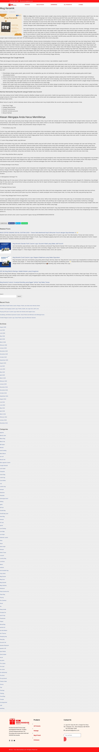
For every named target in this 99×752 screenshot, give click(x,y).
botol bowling (3, 450)
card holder (2, 468)
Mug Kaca (2, 579)
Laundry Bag (3, 558)
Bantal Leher (3, 435)
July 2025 (2, 366)
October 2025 (3, 357)
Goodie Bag (3, 510)
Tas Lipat (2, 666)
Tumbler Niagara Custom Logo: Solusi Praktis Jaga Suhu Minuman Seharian (18, 317)
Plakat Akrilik (3, 609)
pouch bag (2, 615)
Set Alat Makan (3, 630)
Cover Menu (3, 480)
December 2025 (4, 351)
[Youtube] (14, 740)
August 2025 (3, 363)
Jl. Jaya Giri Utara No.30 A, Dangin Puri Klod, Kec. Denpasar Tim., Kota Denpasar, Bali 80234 (76, 725)
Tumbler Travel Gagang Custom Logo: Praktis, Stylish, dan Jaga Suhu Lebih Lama (19, 308)
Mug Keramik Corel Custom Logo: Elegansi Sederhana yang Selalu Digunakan (36, 257)
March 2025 (3, 378)
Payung (2, 597)
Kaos (1, 540)
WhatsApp (25, 223)
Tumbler (2, 699)
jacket (1, 525)
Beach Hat (2, 441)
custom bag (3, 486)
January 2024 (3, 420)
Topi (1, 687)
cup (1, 483)
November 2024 (4, 390)
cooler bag (2, 477)
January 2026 (3, 348)
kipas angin (2, 546)
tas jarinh (2, 660)
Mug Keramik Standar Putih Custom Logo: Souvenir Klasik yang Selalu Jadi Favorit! (38, 243)
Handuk (2, 519)
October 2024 (3, 393)
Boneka (2, 447)
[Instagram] (12, 740)
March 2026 (3, 342)
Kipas (1, 543)
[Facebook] (9, 740)
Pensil (1, 603)
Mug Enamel (3, 576)
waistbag (2, 708)
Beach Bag (2, 438)
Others (81, 4)
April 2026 (2, 339)
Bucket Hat (2, 459)
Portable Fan (3, 612)
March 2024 (3, 414)
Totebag (2, 693)
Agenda (2, 432)
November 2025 (4, 354)
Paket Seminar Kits (4, 591)
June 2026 (2, 333)
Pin (0, 606)
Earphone (2, 492)
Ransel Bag (2, 624)
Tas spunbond (3, 678)
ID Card (2, 522)
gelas (1, 504)
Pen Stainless (3, 600)
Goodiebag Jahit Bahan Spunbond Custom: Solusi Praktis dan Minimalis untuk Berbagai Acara (22, 314)
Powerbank (2, 618)
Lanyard (2, 555)
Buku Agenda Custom (5, 462)
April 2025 (2, 375)
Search (1, 294)
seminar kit (2, 627)
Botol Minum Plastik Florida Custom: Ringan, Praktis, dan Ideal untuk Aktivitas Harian (20, 305)
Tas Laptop (2, 663)
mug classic (3, 573)
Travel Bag (2, 696)
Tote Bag (2, 690)
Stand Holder (3, 654)
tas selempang (3, 672)
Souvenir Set (3, 642)
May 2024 (2, 408)
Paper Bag (2, 594)
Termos (1, 684)
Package (27, 4)
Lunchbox (2, 561)
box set (2, 456)
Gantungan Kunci (4, 498)
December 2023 (4, 423)
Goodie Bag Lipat (4, 513)
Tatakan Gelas (3, 681)
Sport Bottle (3, 651)
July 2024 (2, 402)
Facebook (12, 223)
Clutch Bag (2, 474)
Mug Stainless (3, 585)
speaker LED (3, 648)
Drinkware (54, 4)
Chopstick (2, 471)
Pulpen (1, 621)
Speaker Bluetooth (4, 645)
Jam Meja (2, 531)
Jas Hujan (2, 534)
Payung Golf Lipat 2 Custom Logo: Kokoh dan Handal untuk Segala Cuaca (17, 311)
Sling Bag (2, 639)
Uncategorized (3, 702)
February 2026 (3, 345)
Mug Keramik (3, 11)
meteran (2, 567)
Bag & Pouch (40, 4)
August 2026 (3, 327)
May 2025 (2, 372)
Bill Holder (2, 444)
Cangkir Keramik (4, 465)
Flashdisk (2, 495)
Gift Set (2, 507)
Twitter (18, 223)
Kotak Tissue (3, 552)
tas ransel (2, 669)
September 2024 (4, 396)
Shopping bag (3, 636)
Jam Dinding (3, 528)
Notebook (2, 588)
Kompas (2, 549)
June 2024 (2, 405)
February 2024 (3, 417)
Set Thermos (3, 633)
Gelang (1, 501)
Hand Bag (2, 516)
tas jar (1, 657)
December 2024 (4, 387)
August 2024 (3, 399)
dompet (2, 489)
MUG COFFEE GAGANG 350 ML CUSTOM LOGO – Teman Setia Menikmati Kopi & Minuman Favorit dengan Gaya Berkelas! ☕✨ (39, 232)
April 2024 (2, 411)
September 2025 (4, 360)
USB (1, 705)
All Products (68, 4)
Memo (1, 564)
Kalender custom (4, 537)
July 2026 (2, 330)
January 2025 (3, 384)
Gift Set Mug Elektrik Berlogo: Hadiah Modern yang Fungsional (19, 271)
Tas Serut (2, 675)
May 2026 (2, 336)
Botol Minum (3, 453)
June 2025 (2, 369)
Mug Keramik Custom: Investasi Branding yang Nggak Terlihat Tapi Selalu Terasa (24, 282)
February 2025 (3, 381)
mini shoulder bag (4, 570)
